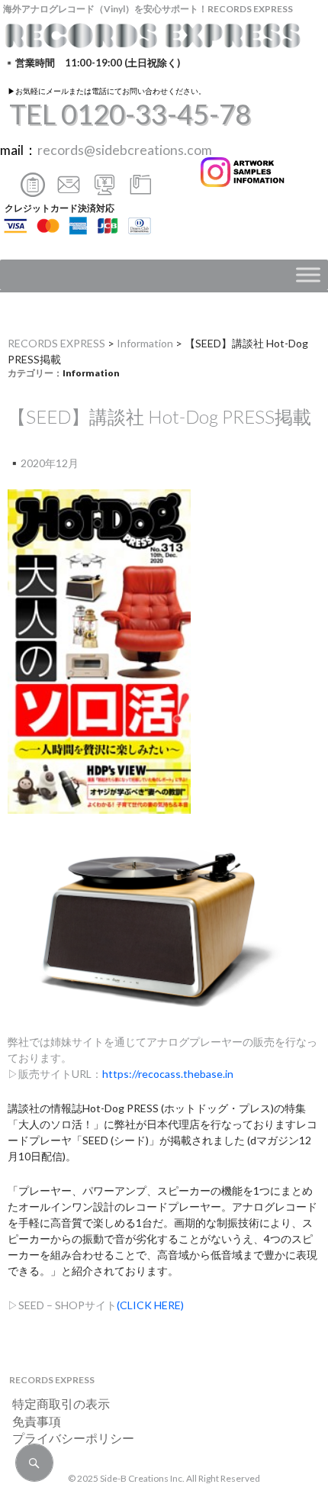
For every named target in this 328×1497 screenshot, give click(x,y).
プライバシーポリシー (67, 1438)
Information (145, 343)
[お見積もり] (104, 191)
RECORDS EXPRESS (56, 343)
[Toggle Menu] (308, 275)
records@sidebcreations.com (124, 150)
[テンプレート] (140, 191)
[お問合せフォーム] (33, 191)
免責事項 (30, 1421)
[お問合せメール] (68, 191)
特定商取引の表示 (55, 1403)
